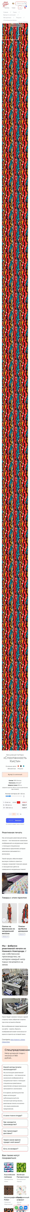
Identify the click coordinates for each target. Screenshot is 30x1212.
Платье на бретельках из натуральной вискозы (8, 929)
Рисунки (20, 768)
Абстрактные (12, 768)
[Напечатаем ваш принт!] (20, 7)
